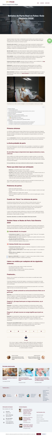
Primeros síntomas (11, 108)
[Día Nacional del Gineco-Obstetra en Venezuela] (10, 372)
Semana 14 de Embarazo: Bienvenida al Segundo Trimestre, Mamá (25, 379)
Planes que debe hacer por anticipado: (15, 112)
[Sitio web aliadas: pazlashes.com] (4, 419)
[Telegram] (33, 331)
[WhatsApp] (18, 331)
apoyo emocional (25, 73)
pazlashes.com (9, 419)
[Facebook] (41, 331)
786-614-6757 (8, 416)
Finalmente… (10, 120)
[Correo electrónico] (26, 331)
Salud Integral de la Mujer (10, 4)
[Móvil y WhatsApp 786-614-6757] (4, 415)
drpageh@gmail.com (10, 423)
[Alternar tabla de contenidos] (43, 107)
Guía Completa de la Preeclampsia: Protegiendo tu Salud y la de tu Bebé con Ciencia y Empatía (42, 379)
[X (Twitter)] (11, 331)
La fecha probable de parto (13, 109)
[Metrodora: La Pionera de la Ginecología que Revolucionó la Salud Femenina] (20, 418)
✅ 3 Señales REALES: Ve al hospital (15, 117)
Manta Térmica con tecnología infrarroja (21, 395)
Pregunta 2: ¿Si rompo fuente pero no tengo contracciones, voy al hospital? (22, 122)
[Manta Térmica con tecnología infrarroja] (16, 395)
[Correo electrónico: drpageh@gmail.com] (4, 422)
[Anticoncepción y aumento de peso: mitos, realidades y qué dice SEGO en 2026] (20, 425)
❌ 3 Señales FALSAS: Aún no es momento (16, 118)
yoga (44, 61)
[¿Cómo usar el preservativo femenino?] (28, 395)
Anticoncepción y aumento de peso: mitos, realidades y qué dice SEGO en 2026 (28, 425)
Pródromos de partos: (12, 113)
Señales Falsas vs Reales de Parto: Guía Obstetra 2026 (17, 115)
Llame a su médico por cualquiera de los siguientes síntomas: (19, 119)
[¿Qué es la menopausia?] (4, 395)
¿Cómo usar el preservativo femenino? (33, 395)
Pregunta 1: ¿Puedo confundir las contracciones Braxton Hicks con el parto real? (22, 121)
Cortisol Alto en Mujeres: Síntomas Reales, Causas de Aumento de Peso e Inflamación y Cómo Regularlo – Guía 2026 (46, 395)
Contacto (38, 422)
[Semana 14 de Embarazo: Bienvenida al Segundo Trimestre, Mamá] (26, 372)
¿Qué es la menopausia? (9, 395)
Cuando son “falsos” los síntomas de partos (16, 114)
